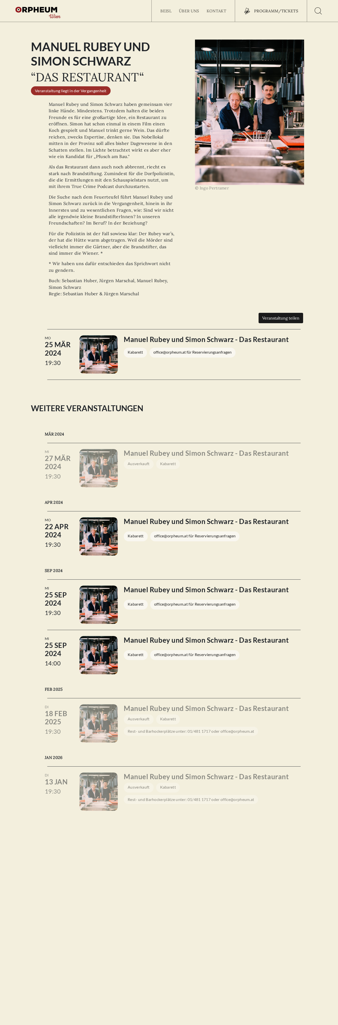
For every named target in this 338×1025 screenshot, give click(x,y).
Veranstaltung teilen (280, 318)
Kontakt (216, 10)
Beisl (165, 10)
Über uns (189, 10)
